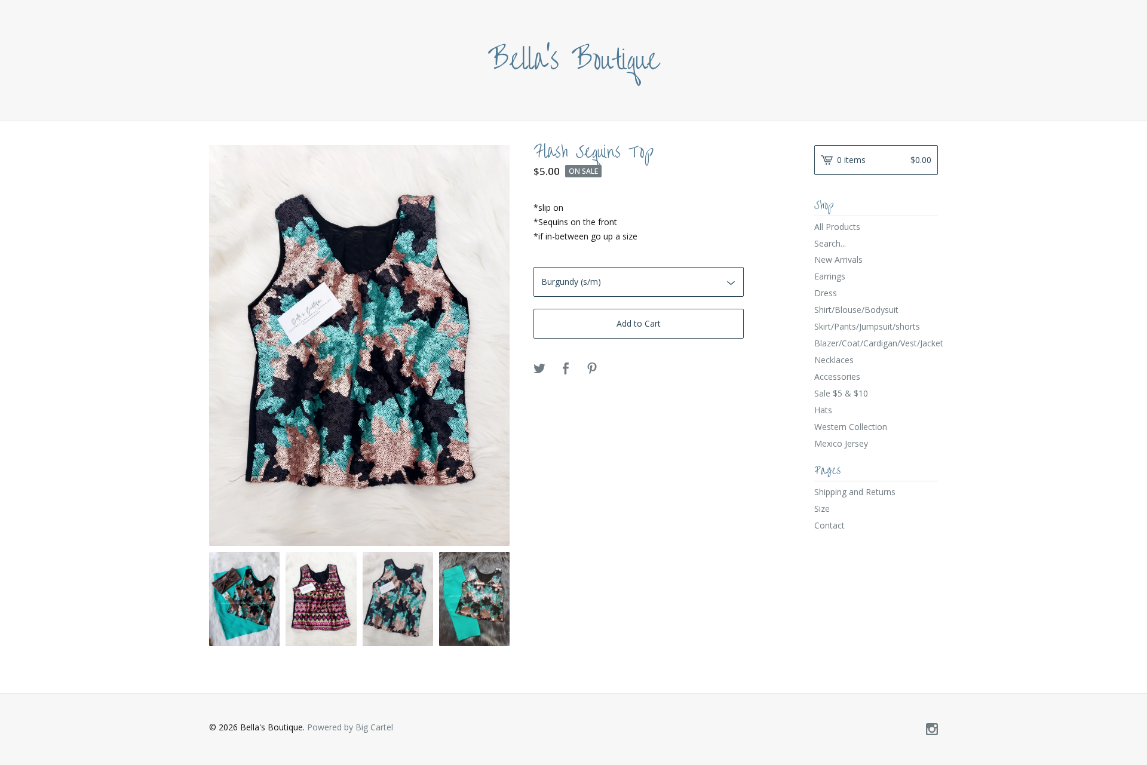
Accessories (837, 376)
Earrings (829, 276)
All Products (837, 226)
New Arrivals (838, 259)
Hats (823, 410)
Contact (829, 525)
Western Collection (850, 426)
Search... (830, 243)
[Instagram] (932, 729)
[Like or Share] (566, 369)
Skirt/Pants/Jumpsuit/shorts (867, 326)
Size (822, 508)
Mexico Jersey (841, 443)
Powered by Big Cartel (350, 727)
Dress (825, 293)
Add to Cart (639, 323)
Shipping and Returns (854, 491)
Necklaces (834, 359)
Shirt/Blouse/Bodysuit (856, 309)
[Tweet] (539, 369)
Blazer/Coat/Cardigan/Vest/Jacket (876, 343)
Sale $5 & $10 (841, 393)
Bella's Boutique (574, 60)
